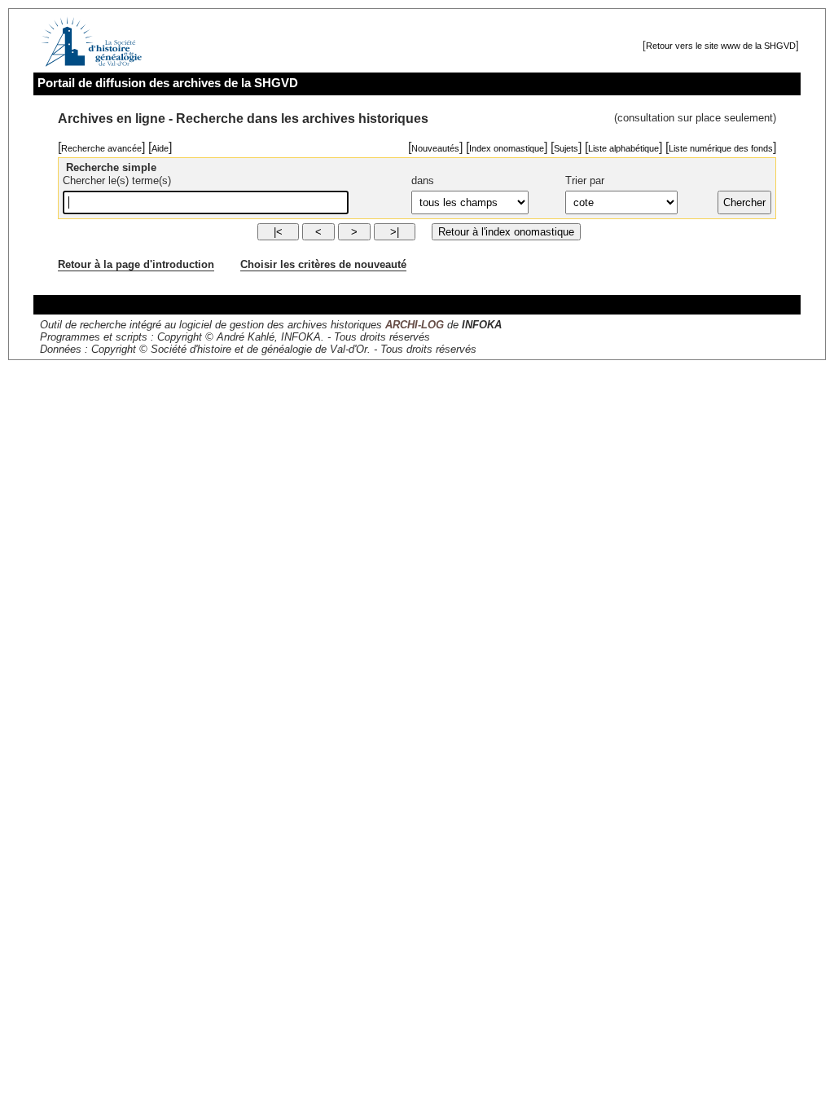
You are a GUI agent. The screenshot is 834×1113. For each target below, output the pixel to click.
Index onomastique (506, 148)
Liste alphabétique (623, 148)
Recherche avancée (101, 148)
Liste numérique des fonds (721, 148)
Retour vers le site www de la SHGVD (721, 46)
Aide (160, 148)
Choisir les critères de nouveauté (323, 264)
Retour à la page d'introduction (136, 264)
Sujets (566, 148)
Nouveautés (435, 148)
